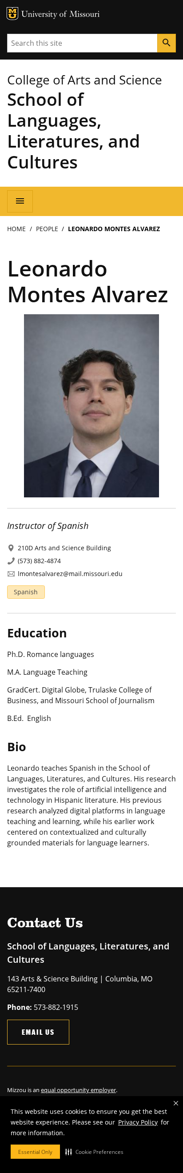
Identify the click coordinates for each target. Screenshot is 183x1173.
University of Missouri (60, 15)
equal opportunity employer (78, 1090)
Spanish (26, 592)
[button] (94, 1152)
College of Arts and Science (84, 79)
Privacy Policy (138, 1122)
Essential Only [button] (35, 1152)
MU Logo (12, 13)
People (47, 228)
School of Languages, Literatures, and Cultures (73, 130)
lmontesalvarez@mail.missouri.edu (70, 573)
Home (16, 228)
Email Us (38, 1032)
